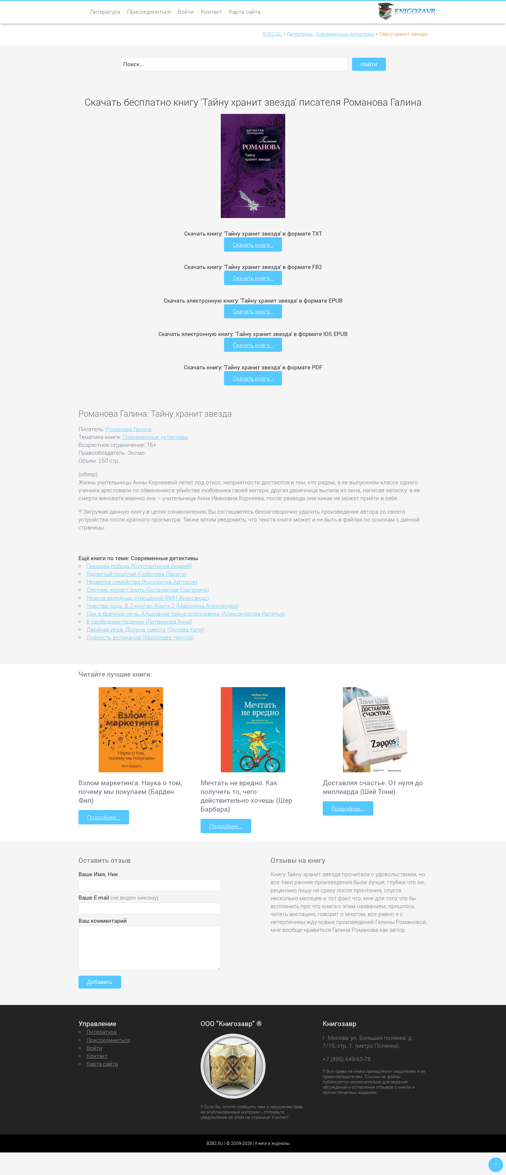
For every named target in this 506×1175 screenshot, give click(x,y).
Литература (105, 11)
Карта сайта (244, 11)
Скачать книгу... (253, 244)
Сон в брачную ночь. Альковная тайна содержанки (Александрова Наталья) (185, 613)
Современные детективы (155, 436)
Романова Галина (128, 429)
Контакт (211, 11)
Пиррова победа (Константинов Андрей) (139, 566)
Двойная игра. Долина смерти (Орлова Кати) (145, 629)
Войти (186, 11)
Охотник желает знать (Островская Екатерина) (147, 589)
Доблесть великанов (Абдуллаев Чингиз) (140, 637)
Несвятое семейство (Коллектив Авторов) (141, 581)
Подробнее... (103, 817)
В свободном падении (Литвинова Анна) (139, 621)
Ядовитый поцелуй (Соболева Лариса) (136, 573)
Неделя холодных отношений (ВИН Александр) (147, 597)
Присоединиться (149, 11)
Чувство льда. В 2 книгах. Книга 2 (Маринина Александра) (162, 605)
